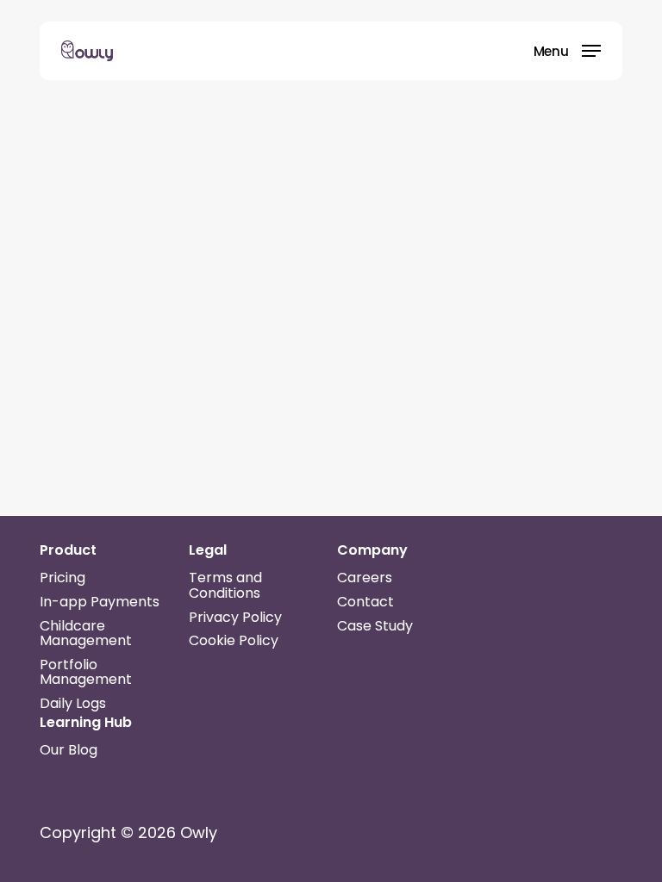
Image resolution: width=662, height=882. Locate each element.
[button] (567, 49)
